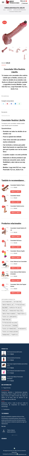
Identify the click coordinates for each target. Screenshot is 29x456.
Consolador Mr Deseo (15, 240)
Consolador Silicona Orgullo (17, 251)
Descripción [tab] (4, 112)
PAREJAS (4, 311)
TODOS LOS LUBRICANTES (9, 317)
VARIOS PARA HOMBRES (9, 314)
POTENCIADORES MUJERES (9, 322)
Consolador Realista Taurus (17, 185)
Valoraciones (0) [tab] (5, 115)
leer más (3, 426)
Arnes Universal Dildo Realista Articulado (18, 273)
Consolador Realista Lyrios (17, 206)
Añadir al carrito (15, 191)
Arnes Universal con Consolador (18, 261)
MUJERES (5, 308)
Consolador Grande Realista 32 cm (18, 229)
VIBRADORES (5, 334)
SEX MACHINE (17, 302)
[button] (25, 22)
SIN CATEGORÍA (6, 325)
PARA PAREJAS (6, 320)
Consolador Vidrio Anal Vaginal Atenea (18, 285)
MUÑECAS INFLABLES (15, 308)
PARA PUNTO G (21, 314)
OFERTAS (15, 325)
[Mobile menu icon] (3, 2)
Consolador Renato (15, 195)
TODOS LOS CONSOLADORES (10, 331)
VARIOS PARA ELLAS (7, 305)
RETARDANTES (22, 328)
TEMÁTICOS (14, 334)
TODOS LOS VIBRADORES (9, 328)
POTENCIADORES (20, 305)
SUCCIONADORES (7, 302)
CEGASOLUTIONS (13, 454)
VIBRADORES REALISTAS (16, 311)
